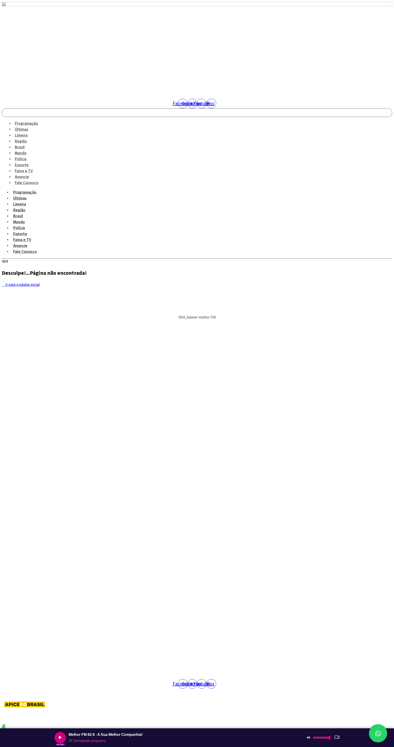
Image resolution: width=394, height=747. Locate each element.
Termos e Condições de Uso (20, 574)
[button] (197, 346)
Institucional (10, 539)
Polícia (19, 228)
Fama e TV (22, 240)
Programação (24, 192)
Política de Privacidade (17, 565)
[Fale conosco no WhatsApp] (378, 733)
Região (19, 210)
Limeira (19, 204)
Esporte (20, 234)
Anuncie (20, 246)
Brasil (18, 216)
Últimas (20, 198)
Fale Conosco (26, 183)
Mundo (19, 222)
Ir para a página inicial (22, 285)
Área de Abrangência (16, 547)
